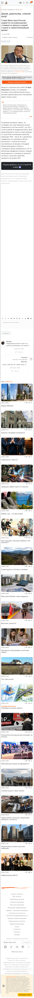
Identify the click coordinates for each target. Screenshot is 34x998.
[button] (2, 3)
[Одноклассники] (11, 946)
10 (25, 430)
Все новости (17, 896)
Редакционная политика (17, 921)
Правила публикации (17, 924)
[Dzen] (28, 946)
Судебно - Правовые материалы (17, 910)
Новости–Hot (11, 9)
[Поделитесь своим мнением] (17, 324)
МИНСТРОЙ (6, 41)
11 (25, 403)
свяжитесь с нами (19, 71)
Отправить (5, 333)
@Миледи (24, 361)
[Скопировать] (12, 371)
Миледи (8, 341)
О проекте (16, 929)
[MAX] (5, 946)
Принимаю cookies (25, 995)
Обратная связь (17, 952)
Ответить (20, 352)
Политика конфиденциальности (17, 915)
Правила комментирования (17, 918)
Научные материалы (17, 902)
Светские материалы (17, 905)
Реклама (17, 935)
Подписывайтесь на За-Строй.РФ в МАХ (17, 166)
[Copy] (16, 352)
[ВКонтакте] (17, 946)
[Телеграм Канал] (22, 946)
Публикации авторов (17, 899)
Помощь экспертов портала (17, 82)
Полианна (24, 357)
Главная (4, 9)
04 (20, 9)
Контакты (17, 932)
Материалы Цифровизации (17, 908)
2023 (17, 9)
